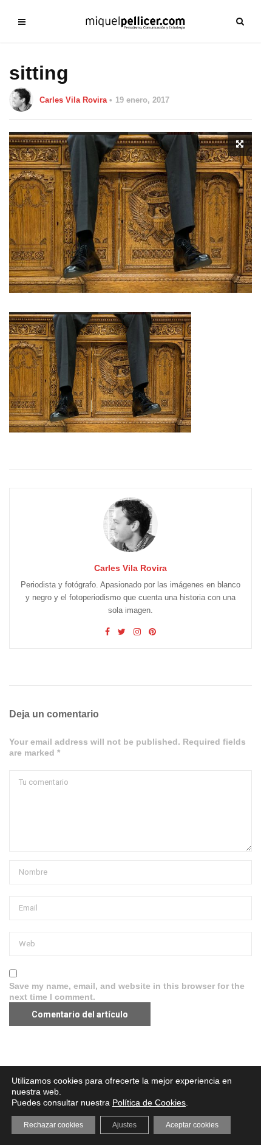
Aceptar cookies (192, 1125)
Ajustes (124, 1125)
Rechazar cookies (53, 1125)
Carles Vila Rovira (73, 99)
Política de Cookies (149, 1102)
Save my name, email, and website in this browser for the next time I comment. (127, 991)
